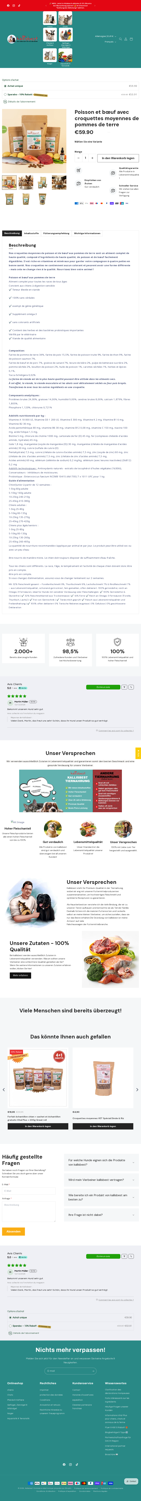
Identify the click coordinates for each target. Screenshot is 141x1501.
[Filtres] (124, 687)
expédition (77, 1400)
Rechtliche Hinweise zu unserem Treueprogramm (52, 1412)
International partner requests (115, 1448)
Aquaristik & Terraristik (18, 1419)
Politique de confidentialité (112, 1488)
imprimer (44, 1390)
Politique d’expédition (67, 1491)
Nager (10, 1413)
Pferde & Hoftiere (15, 1400)
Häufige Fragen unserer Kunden (116, 1408)
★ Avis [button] (138, 753)
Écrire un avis (103, 687)
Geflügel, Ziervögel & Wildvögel (17, 1407)
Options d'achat (10, 79)
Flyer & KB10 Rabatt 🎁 (116, 1427)
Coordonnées (84, 1491)
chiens (10, 1390)
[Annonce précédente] (46, 5)
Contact (76, 1390)
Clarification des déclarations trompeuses (117, 1391)
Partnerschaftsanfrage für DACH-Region (118, 1439)
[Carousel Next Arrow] (137, 1089)
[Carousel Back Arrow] (3, 1089)
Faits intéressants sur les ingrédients (117, 1400)
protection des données (51, 1395)
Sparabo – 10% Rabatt (27, 94)
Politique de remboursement (86, 1488)
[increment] (92, 158)
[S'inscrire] (93, 1371)
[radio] (5, 86)
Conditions (45, 1400)
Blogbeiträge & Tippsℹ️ (116, 1432)
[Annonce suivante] (95, 5)
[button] (50, 19)
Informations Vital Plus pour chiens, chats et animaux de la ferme (116, 1419)
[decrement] (78, 158)
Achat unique (15, 85)
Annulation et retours (50, 1405)
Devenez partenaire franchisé (82, 1407)
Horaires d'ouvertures (82, 1395)
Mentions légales (100, 1491)
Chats (10, 1395)
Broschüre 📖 (111, 1454)
